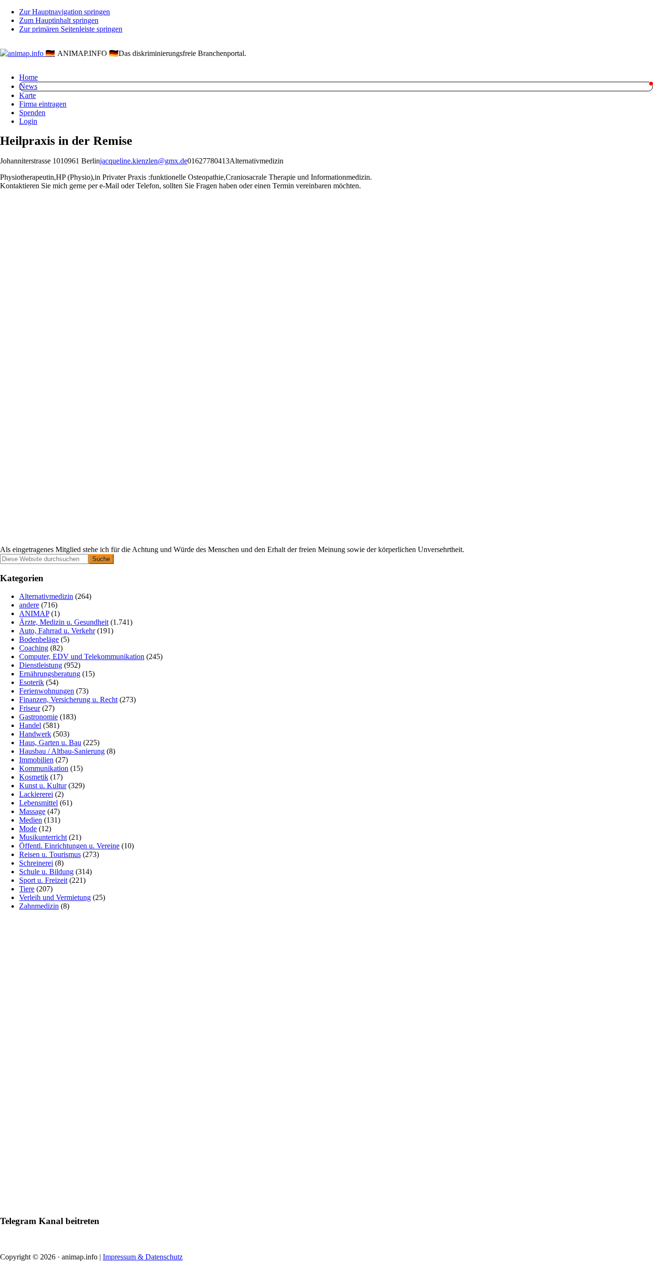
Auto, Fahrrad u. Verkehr (57, 631)
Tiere (26, 889)
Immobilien (36, 760)
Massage (32, 811)
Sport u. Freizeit (43, 880)
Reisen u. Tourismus (50, 854)
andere (29, 605)
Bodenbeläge (39, 639)
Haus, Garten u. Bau (50, 742)
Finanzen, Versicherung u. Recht (68, 699)
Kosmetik (33, 777)
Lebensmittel (38, 803)
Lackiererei (36, 794)
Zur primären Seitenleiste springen (70, 29)
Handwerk (35, 734)
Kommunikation (43, 768)
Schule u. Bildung (46, 872)
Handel (30, 725)
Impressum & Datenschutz (143, 1257)
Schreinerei (36, 863)
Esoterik (31, 682)
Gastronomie (38, 717)
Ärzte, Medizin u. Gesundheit (64, 622)
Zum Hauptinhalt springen (58, 20)
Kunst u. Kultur (42, 785)
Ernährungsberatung (49, 674)
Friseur (29, 708)
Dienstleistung (40, 665)
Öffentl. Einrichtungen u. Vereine (69, 846)
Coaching (33, 648)
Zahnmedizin (39, 906)
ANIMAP (34, 613)
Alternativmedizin (46, 596)
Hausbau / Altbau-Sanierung (62, 751)
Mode (28, 828)
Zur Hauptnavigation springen (64, 12)
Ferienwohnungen (46, 691)
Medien (30, 820)
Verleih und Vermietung (55, 897)
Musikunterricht (43, 837)
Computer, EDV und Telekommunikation (81, 656)
